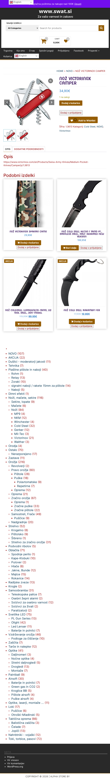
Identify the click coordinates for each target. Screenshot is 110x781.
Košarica (7, 56)
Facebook (79, 50)
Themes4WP (77, 776)
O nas (32, 50)
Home (60, 71)
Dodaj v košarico (71, 103)
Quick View (52, 183)
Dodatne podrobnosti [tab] (28, 149)
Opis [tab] (7, 149)
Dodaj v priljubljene (70, 112)
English (22, 56)
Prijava (10, 756)
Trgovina (7, 50)
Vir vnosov (13, 760)
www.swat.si (55, 11)
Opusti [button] (77, 3)
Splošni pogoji (46, 50)
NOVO (69, 71)
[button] (51, 102)
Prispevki (93, 50)
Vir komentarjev (15, 763)
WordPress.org (15, 766)
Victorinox (64, 130)
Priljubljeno (63, 50)
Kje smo (21, 50)
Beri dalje (71, 247)
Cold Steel (89, 126)
